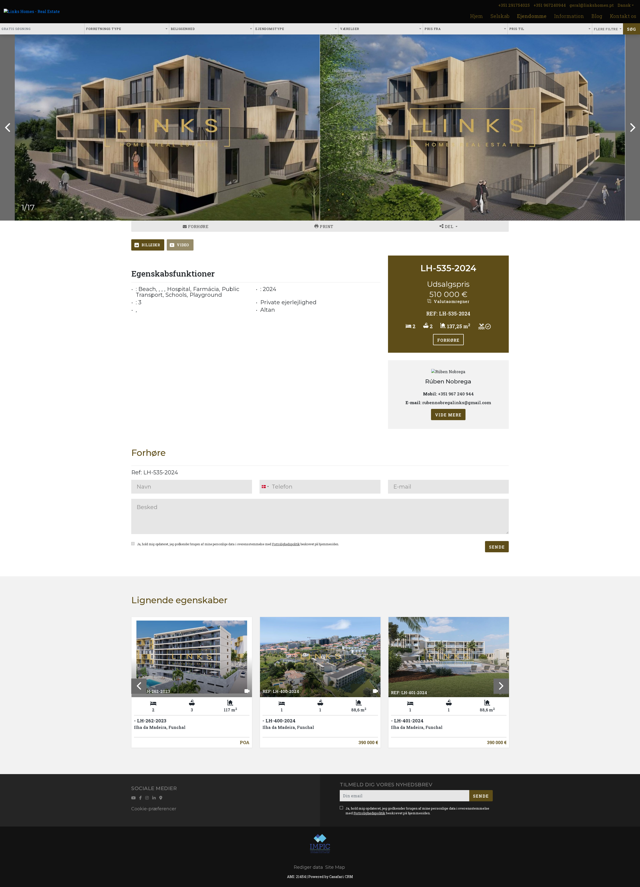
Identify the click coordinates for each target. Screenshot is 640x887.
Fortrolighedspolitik (286, 544)
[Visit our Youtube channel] (133, 798)
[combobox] (126, 28)
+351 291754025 (514, 5)
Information (569, 16)
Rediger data (308, 867)
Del (449, 226)
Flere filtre (606, 29)
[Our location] (160, 798)
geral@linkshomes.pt (592, 5)
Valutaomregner (451, 301)
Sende (497, 547)
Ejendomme (531, 16)
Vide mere (448, 414)
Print (326, 226)
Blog (597, 16)
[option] (167, 127)
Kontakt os (623, 16)
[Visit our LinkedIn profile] (154, 798)
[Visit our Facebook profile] (140, 798)
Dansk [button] (624, 5)
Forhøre (197, 226)
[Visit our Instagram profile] (147, 798)
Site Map (335, 867)
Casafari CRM (341, 876)
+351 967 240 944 (456, 393)
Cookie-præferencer (153, 809)
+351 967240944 (550, 5)
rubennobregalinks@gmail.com (456, 402)
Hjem (476, 16)
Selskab (500, 16)
